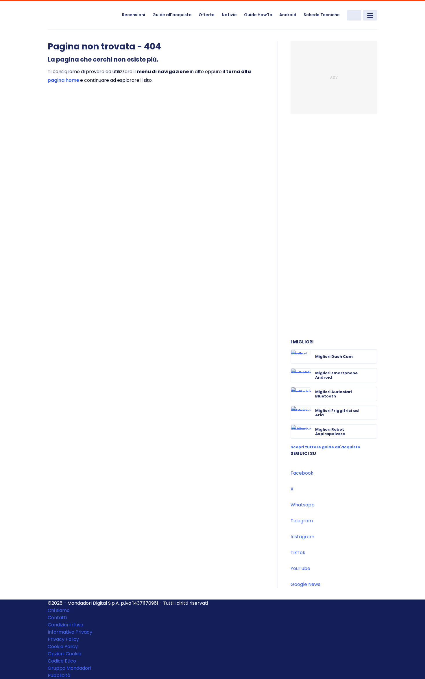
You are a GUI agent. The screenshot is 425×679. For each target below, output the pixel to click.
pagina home (63, 80)
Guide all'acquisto (172, 15)
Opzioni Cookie (64, 653)
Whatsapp (303, 505)
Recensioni (133, 15)
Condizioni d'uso (65, 624)
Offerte (207, 15)
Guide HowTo (258, 15)
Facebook (302, 473)
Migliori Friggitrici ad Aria (337, 412)
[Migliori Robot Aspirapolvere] (372, 431)
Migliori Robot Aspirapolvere (330, 431)
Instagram (302, 536)
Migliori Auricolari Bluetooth (333, 394)
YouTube (300, 568)
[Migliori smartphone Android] (372, 375)
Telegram (302, 520)
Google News (305, 584)
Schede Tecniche (322, 15)
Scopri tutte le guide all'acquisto (325, 447)
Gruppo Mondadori (69, 668)
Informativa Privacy (70, 632)
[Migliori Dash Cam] (372, 356)
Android (287, 15)
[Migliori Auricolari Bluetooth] (372, 394)
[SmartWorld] (81, 16)
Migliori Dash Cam (334, 356)
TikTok (298, 552)
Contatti (57, 617)
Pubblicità (59, 675)
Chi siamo (59, 610)
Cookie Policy (63, 646)
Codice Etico (62, 661)
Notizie (229, 15)
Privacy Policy (63, 639)
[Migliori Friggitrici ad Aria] (372, 412)
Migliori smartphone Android (336, 375)
